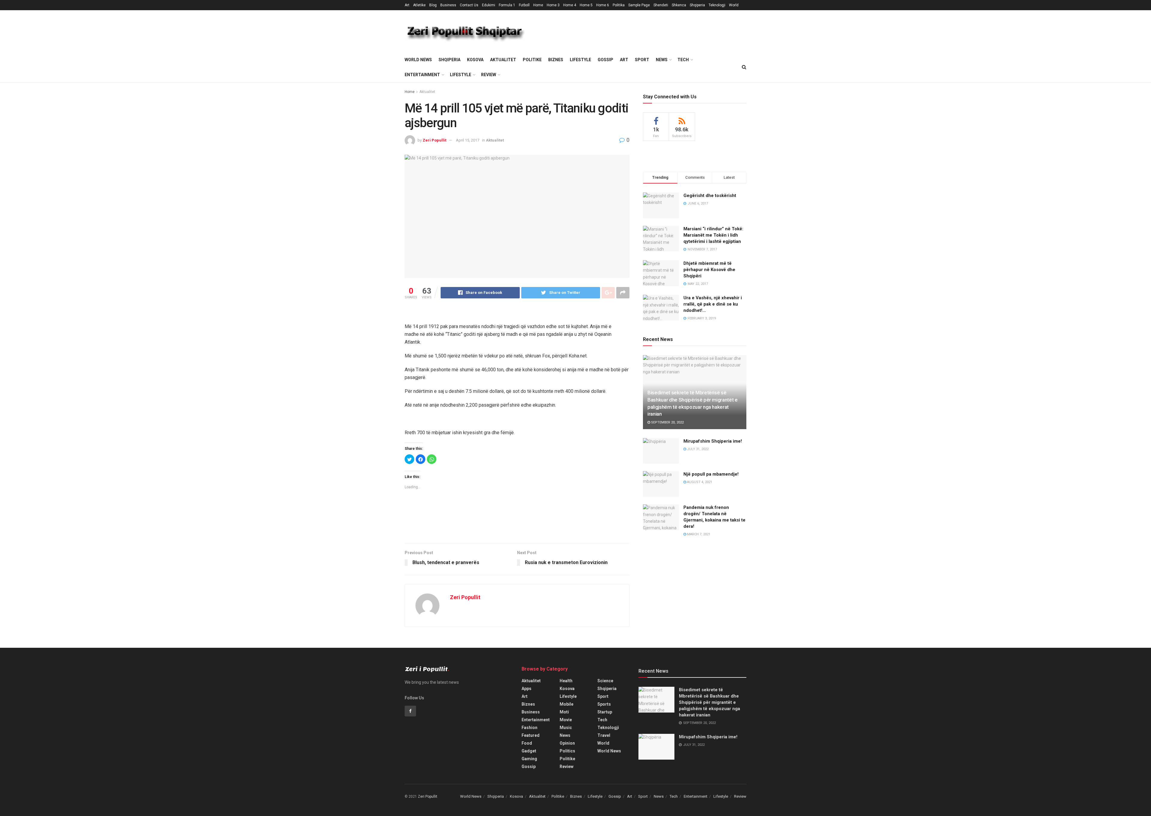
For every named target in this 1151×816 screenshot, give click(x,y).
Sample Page (639, 5)
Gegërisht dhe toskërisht (709, 195)
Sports (604, 704)
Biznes (555, 59)
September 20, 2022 (667, 422)
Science (605, 680)
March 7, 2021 (698, 534)
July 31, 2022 (697, 449)
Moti (564, 712)
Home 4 (569, 5)
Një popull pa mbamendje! (711, 474)
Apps (526, 688)
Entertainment (422, 74)
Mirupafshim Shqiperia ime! (712, 441)
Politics (567, 751)
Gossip (605, 59)
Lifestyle (580, 59)
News (662, 59)
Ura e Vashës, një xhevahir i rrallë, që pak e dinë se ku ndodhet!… (712, 304)
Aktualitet (503, 59)
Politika (619, 5)
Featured (531, 735)
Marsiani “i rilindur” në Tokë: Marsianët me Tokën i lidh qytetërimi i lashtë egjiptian (713, 235)
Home (538, 5)
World (734, 5)
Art (407, 5)
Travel (603, 735)
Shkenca (679, 5)
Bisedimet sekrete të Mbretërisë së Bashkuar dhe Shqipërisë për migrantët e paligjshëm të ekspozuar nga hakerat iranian (709, 702)
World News (418, 59)
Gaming (529, 758)
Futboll (524, 5)
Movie (566, 719)
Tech (683, 59)
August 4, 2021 (699, 482)
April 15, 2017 (467, 140)
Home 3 (553, 5)
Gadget (529, 751)
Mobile (566, 704)
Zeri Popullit (434, 140)
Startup (604, 712)
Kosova (475, 59)
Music (566, 727)
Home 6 (602, 5)
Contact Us (469, 5)
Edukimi (488, 5)
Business (448, 5)
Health (566, 680)
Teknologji (717, 5)
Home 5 (586, 5)
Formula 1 (507, 5)
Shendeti (660, 5)
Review (488, 74)
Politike (532, 59)
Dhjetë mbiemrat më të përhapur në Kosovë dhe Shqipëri (709, 270)
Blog (433, 5)
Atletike (419, 5)
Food (527, 743)
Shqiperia (697, 5)
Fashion (529, 727)
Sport (642, 59)
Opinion (567, 743)
